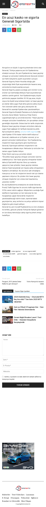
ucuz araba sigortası (35, 254)
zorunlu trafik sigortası (29, 132)
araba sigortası (16, 251)
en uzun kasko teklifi (9, 254)
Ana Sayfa (5, 10)
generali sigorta (22, 254)
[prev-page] (3, 327)
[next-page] (7, 327)
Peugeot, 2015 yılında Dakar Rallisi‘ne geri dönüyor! (11, 283)
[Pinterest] (14, 30)
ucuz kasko (6, 256)
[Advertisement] (23, 233)
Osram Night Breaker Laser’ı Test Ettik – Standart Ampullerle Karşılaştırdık (27, 319)
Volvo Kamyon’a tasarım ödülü (35, 283)
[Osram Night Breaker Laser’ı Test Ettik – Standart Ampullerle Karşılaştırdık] (7, 320)
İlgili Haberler (7, 291)
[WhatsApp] (19, 30)
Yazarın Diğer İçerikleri (22, 291)
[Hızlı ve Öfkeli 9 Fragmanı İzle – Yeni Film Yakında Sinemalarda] (7, 309)
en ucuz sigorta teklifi (29, 251)
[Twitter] (9, 30)
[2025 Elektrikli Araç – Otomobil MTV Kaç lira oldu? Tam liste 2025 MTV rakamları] (7, 299)
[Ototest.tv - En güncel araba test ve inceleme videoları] (23, 4)
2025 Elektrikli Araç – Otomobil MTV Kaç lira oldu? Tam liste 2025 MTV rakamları (29, 299)
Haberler (13, 10)
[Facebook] (4, 30)
